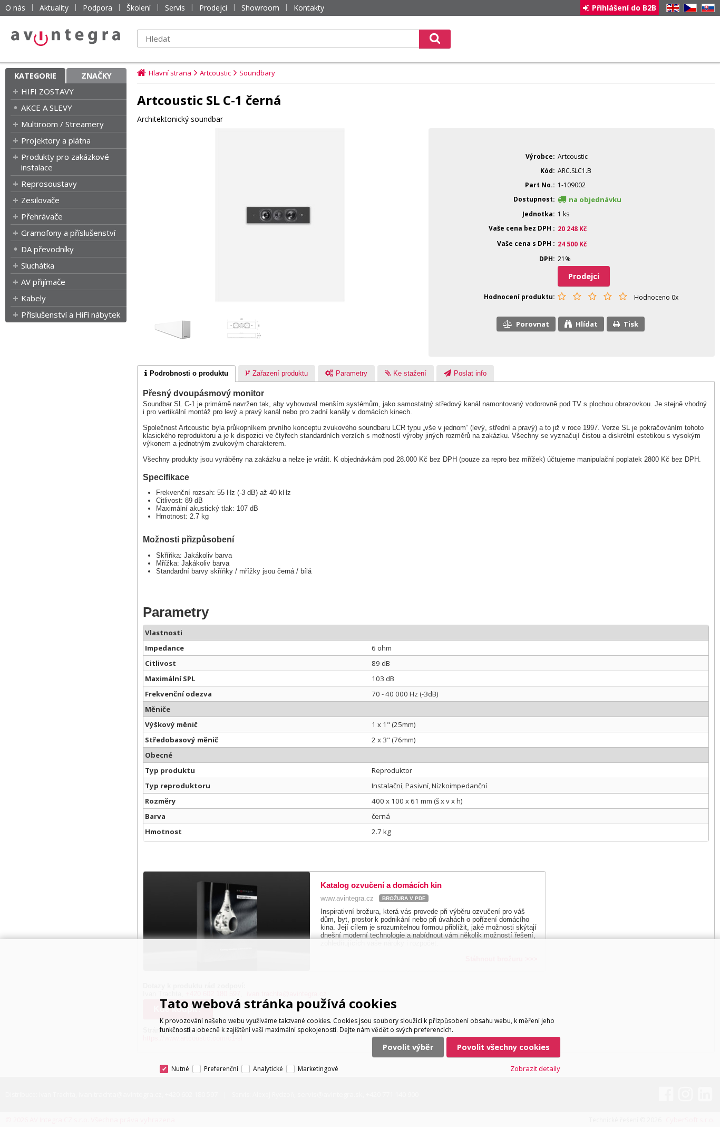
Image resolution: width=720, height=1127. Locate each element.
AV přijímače (43, 281)
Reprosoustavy (49, 183)
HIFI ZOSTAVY (47, 91)
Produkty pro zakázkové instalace (65, 162)
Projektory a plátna (56, 140)
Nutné (180, 1068)
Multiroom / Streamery (62, 124)
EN (671, 8)
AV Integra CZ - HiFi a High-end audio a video (66, 37)
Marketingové (318, 1068)
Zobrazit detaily (535, 1068)
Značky (96, 76)
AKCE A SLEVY (46, 107)
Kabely (33, 298)
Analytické (268, 1068)
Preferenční (221, 1068)
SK (706, 8)
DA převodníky (47, 249)
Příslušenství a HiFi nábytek (70, 314)
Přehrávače (42, 216)
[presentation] (186, 373)
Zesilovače (40, 200)
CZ (688, 8)
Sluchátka (37, 265)
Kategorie (35, 76)
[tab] (186, 373)
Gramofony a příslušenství (68, 232)
